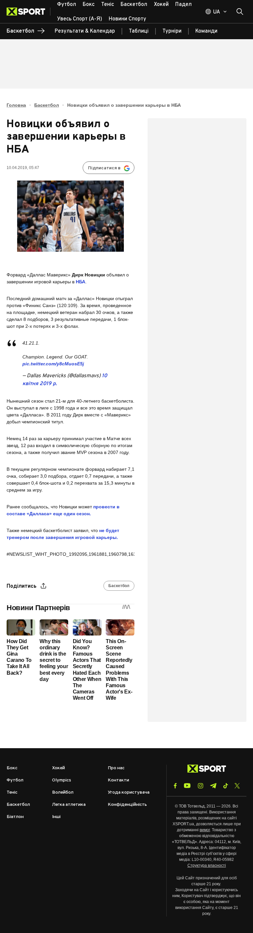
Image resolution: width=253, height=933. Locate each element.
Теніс (12, 792)
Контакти (118, 780)
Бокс (12, 768)
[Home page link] (28, 11)
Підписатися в (104, 168)
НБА (80, 281)
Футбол (15, 780)
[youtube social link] (187, 785)
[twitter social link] (237, 785)
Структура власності (206, 865)
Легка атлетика (69, 804)
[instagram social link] (200, 785)
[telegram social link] (213, 785)
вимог (205, 830)
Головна (16, 105)
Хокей (58, 768)
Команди (206, 31)
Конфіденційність (127, 804)
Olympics (61, 780)
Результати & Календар (85, 31)
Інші (56, 817)
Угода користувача (129, 792)
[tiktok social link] (225, 785)
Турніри (172, 31)
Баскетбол (46, 105)
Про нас (116, 768)
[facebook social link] (175, 785)
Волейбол (62, 792)
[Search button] (239, 11)
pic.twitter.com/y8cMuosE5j (53, 363)
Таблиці (139, 31)
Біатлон (15, 817)
